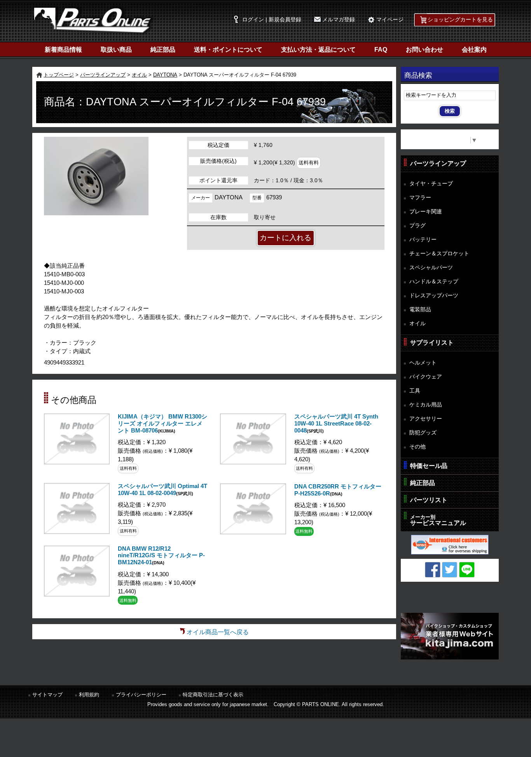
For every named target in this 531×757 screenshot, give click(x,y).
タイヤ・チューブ (431, 183)
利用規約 (89, 695)
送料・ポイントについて (228, 49)
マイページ (389, 20)
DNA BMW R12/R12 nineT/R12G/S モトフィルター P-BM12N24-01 (161, 555)
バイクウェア (425, 376)
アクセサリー (425, 418)
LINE (467, 569)
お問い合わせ (424, 49)
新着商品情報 (63, 49)
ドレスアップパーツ (433, 295)
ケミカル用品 (425, 404)
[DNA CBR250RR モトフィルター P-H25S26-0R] (253, 532)
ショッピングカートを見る (460, 20)
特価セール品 (428, 465)
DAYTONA (165, 75)
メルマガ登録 (338, 20)
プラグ (417, 225)
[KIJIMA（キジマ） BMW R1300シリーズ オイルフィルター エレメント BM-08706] (77, 462)
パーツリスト (428, 500)
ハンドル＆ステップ (433, 281)
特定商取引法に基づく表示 (213, 695)
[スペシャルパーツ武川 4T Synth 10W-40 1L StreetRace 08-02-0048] (253, 462)
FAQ (380, 49)
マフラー (420, 197)
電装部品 (420, 309)
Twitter (450, 569)
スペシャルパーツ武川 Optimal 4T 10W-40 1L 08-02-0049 (162, 489)
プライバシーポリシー (141, 695)
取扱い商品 (116, 49)
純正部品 (162, 49)
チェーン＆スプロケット (439, 253)
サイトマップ (47, 695)
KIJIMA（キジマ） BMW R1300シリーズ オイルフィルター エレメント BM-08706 (162, 423)
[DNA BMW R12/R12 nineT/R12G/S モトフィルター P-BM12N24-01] (77, 594)
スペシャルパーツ (431, 267)
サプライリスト (432, 342)
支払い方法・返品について (318, 49)
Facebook (432, 569)
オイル (139, 75)
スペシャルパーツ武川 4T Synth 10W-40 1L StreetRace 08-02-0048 (336, 423)
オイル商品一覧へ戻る (218, 632)
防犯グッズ (423, 432)
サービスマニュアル (438, 520)
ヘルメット (423, 362)
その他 (417, 446)
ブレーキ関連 (425, 211)
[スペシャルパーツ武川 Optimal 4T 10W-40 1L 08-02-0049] (77, 532)
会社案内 (474, 49)
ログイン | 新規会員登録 (271, 20)
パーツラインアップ (103, 75)
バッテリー (423, 239)
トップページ (59, 75)
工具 (414, 390)
